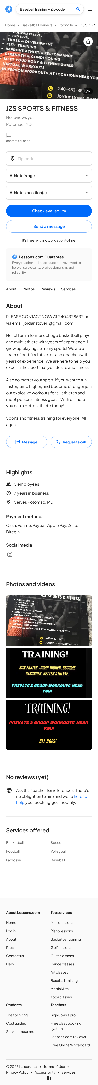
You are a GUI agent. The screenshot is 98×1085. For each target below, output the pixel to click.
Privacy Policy (17, 1072)
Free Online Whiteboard (70, 1045)
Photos (29, 289)
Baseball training (64, 980)
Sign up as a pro (63, 1015)
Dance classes (62, 964)
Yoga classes (61, 997)
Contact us (15, 955)
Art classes (59, 972)
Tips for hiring (17, 1015)
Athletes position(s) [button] (28, 192)
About (11, 289)
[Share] (88, 41)
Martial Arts (60, 988)
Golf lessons (61, 947)
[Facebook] (49, 1078)
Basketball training (66, 939)
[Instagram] (10, 554)
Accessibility (45, 1072)
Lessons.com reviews (68, 1036)
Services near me (20, 1031)
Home (10, 25)
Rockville (65, 25)
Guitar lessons (62, 955)
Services (68, 289)
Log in (11, 930)
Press (10, 947)
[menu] (9, 9)
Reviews (48, 289)
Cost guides (16, 1023)
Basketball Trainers (36, 25)
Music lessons (62, 922)
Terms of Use (54, 1066)
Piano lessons (62, 930)
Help (10, 964)
